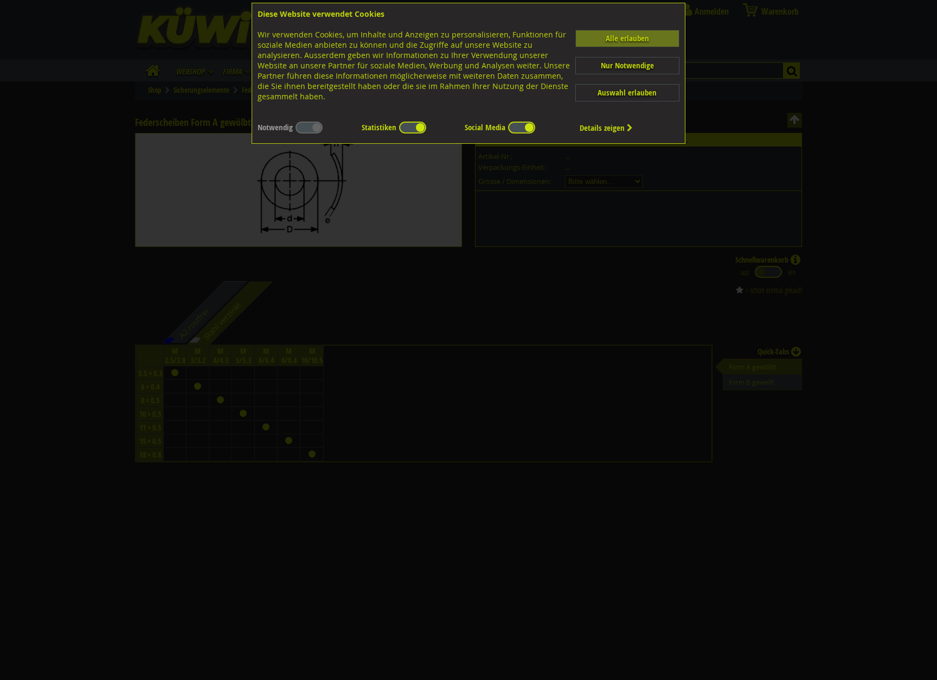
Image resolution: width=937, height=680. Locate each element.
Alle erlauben (627, 38)
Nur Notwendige (627, 65)
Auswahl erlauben (627, 92)
